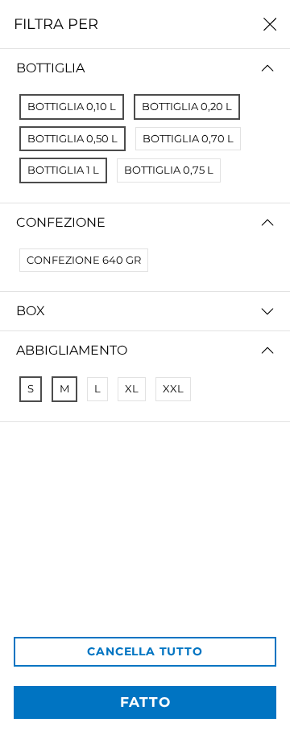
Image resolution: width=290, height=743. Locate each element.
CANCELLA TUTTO (144, 651)
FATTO (145, 702)
